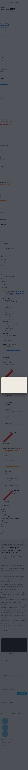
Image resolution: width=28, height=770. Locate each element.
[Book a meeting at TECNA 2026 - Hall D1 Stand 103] (14, 385)
